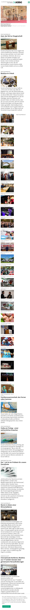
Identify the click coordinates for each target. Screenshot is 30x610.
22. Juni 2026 (3, 563)
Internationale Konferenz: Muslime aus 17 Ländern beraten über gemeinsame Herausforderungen (13, 560)
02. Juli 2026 (3, 431)
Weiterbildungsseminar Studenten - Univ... (6, 182)
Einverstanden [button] (6, 606)
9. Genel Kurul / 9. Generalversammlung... (6, 148)
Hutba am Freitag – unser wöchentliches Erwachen (9, 429)
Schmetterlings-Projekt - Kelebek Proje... (6, 324)
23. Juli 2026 (3, 37)
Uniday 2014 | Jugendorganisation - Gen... (6, 383)
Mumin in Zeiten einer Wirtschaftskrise (8, 506)
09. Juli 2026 (3, 401)
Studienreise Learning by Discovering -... (6, 265)
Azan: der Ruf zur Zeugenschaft (11, 36)
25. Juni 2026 (3, 508)
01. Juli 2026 (3, 466)
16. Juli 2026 (3, 75)
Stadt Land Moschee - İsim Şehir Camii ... (6, 288)
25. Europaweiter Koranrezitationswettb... (6, 206)
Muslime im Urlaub (7, 73)
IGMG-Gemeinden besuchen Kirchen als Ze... (7, 124)
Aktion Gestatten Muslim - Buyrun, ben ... (6, 312)
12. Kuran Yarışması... (5, 159)
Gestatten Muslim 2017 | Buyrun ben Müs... (6, 136)
